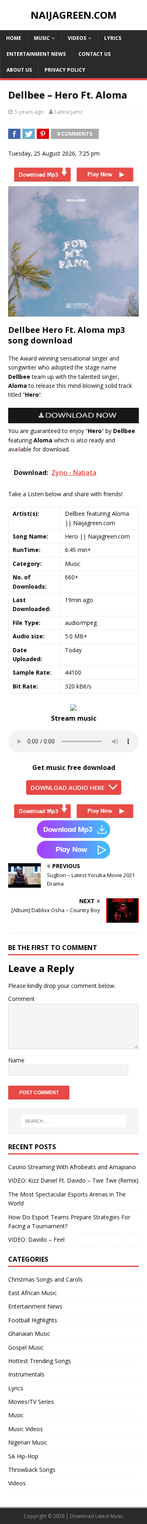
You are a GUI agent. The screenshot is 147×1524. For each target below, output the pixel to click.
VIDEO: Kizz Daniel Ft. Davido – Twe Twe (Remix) (73, 1180)
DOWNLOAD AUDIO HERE (68, 787)
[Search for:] (73, 1121)
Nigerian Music (27, 1442)
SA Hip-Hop (23, 1456)
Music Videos (25, 1429)
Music (42, 38)
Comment (21, 999)
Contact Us (94, 54)
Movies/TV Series (31, 1401)
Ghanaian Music (29, 1333)
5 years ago (29, 111)
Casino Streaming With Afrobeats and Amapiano (72, 1167)
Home (13, 38)
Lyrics (112, 38)
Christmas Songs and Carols (45, 1279)
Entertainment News (36, 54)
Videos (77, 38)
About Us (19, 69)
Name (16, 1060)
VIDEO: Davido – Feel (36, 1239)
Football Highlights (32, 1320)
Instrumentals (26, 1374)
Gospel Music (26, 1347)
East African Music (32, 1293)
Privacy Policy (65, 69)
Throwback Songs (32, 1469)
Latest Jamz (69, 111)
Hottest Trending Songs (39, 1361)
